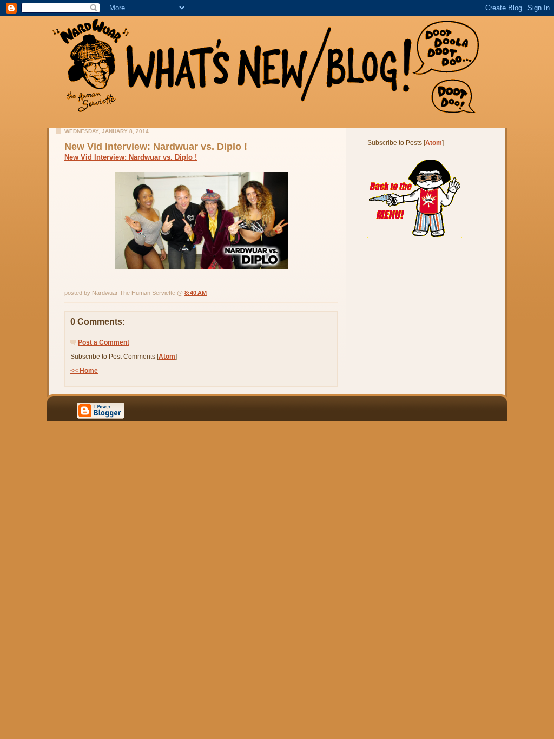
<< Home (84, 370)
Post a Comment (103, 342)
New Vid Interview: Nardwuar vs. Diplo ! (130, 157)
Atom (167, 356)
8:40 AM (195, 292)
